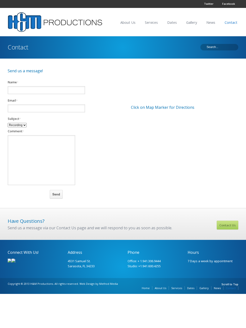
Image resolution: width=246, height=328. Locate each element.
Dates (172, 22)
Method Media (108, 283)
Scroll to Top (229, 284)
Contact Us (227, 225)
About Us (127, 22)
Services (151, 22)
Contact (231, 22)
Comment (16, 131)
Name (13, 82)
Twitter (209, 4)
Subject (14, 118)
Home (146, 288)
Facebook (228, 4)
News (210, 22)
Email (13, 100)
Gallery (191, 22)
